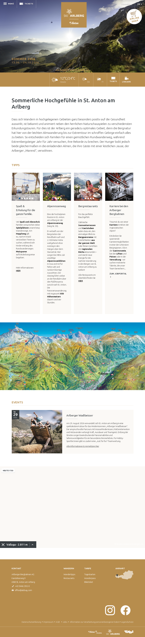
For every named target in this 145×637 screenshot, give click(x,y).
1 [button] (19, 198)
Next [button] (37, 186)
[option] (26, 187)
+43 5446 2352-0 (22, 586)
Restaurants (69, 578)
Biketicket (88, 582)
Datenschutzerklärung (31, 622)
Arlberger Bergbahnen (74, 15)
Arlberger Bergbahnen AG (72, 70)
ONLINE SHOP (134, 19)
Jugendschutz (127, 622)
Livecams (48, 4)
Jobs (65, 622)
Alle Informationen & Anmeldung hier (82, 446)
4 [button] (27, 198)
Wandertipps (69, 574)
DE (138, 4)
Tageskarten (89, 574)
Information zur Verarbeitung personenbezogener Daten (94, 622)
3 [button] (24, 198)
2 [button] (22, 198)
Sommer (125, 4)
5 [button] (29, 198)
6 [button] (32, 198)
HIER (18, 270)
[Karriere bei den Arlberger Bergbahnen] (119, 187)
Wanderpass (90, 578)
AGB (58, 622)
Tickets (29, 4)
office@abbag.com (23, 590)
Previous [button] (14, 186)
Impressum (48, 622)
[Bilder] (37, 431)
